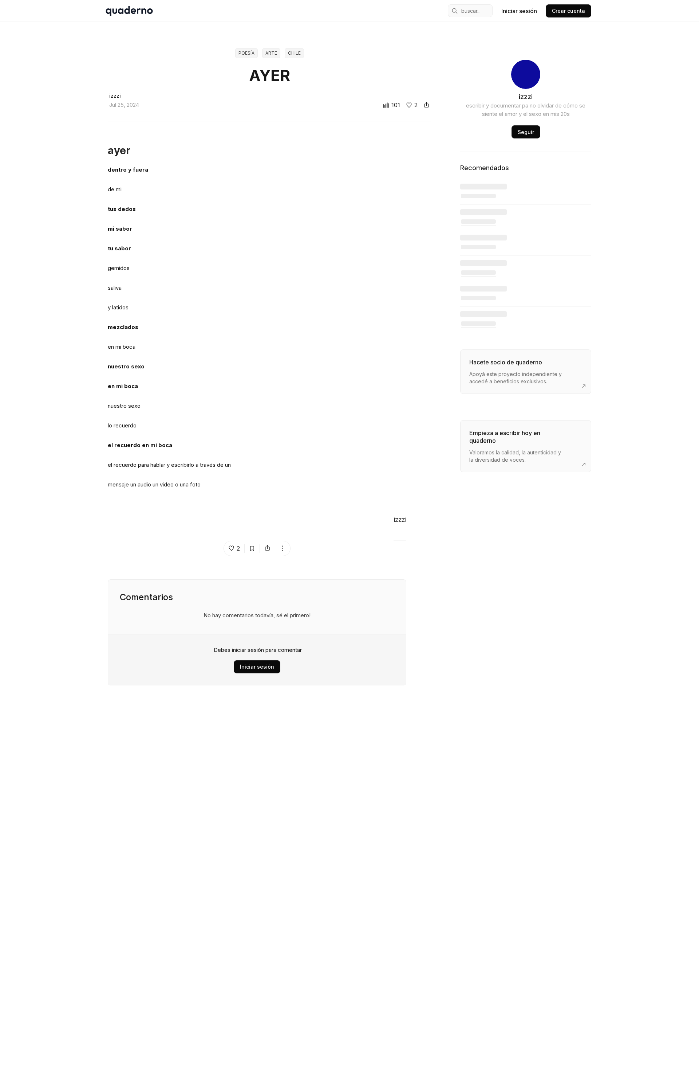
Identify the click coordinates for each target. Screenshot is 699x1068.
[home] (129, 11)
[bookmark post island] (252, 548)
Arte (271, 53)
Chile (294, 53)
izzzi (400, 519)
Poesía (246, 53)
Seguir (526, 132)
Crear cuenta (568, 11)
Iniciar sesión (519, 11)
